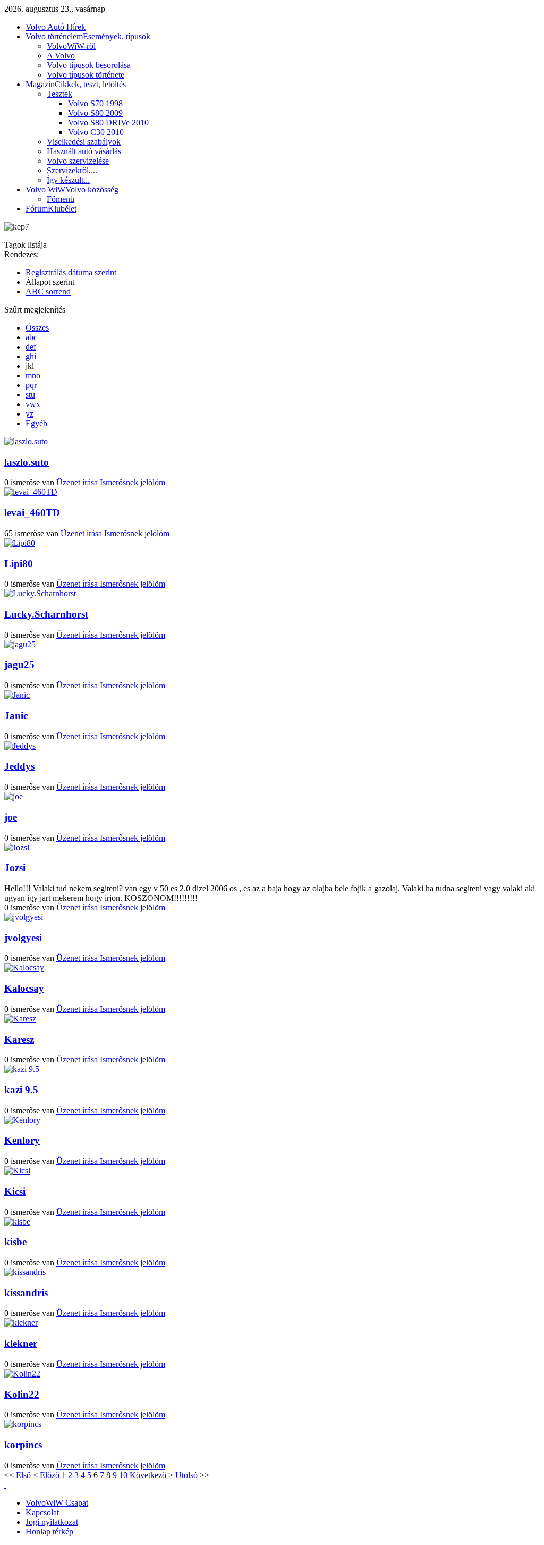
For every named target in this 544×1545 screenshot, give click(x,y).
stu (30, 394)
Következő (148, 1475)
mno (33, 375)
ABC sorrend (48, 291)
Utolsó (186, 1475)
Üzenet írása (78, 482)
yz (29, 413)
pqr (31, 385)
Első (23, 1475)
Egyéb (36, 423)
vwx (33, 404)
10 (123, 1475)
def (31, 346)
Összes (37, 327)
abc (31, 337)
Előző (50, 1475)
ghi (31, 356)
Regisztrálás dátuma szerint (71, 272)
